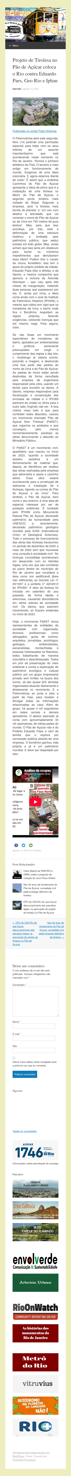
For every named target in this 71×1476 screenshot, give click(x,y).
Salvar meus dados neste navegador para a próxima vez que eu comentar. (34, 1063)
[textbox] (35, 467)
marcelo (17, 88)
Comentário (19, 984)
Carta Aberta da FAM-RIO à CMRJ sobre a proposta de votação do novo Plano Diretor (39, 874)
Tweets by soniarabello (25, 1131)
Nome (16, 1021)
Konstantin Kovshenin (24, 1459)
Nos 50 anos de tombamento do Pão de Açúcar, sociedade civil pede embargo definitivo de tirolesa (40, 890)
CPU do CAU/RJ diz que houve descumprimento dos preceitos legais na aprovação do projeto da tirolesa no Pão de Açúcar (39, 907)
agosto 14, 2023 (31, 88)
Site (15, 1046)
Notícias (37, 850)
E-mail (17, 1034)
